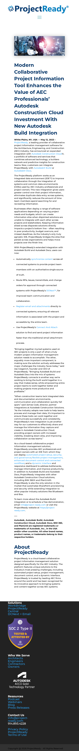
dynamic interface (41, 463)
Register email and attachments (33, 306)
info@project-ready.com (33, 504)
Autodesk (19, 170)
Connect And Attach (47, 327)
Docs (28, 170)
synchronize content (42, 259)
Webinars (15, 702)
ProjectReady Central (18, 610)
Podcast (14, 699)
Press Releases (18, 707)
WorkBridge (17, 605)
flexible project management (47, 457)
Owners (13, 666)
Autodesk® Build (42, 168)
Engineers (15, 661)
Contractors (16, 664)
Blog (11, 705)
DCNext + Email (19, 614)
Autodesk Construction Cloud (47, 153)
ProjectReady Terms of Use (18, 733)
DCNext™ (51, 290)
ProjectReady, (21, 142)
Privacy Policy (18, 729)
